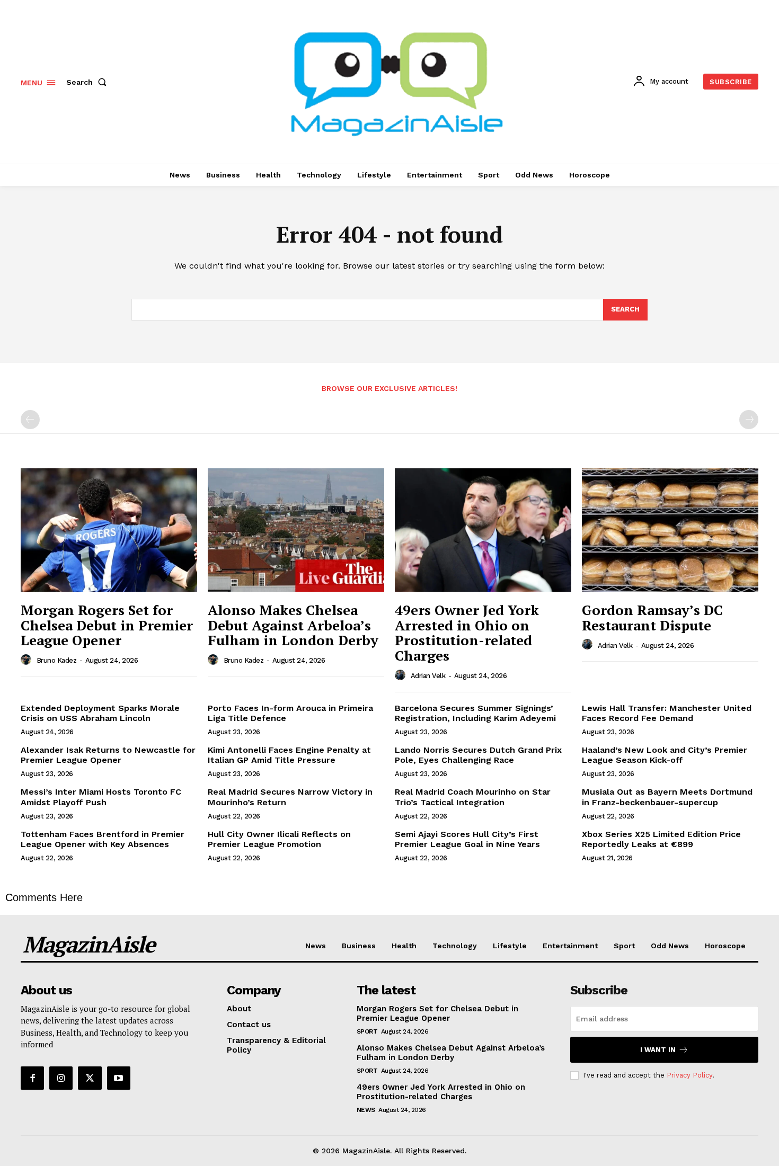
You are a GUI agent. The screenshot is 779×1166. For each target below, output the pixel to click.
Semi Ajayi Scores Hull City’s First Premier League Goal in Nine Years (467, 839)
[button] (88, 82)
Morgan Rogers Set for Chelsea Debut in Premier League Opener (107, 625)
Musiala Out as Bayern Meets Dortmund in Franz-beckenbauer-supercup (667, 797)
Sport (367, 1031)
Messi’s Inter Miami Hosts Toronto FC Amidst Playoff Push (101, 797)
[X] (89, 1078)
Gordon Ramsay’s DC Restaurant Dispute (652, 617)
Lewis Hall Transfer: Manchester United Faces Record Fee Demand (666, 713)
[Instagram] (61, 1078)
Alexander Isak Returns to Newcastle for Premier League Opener (108, 755)
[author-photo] (27, 660)
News (366, 1110)
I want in (658, 1050)
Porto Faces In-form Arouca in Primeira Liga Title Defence (290, 713)
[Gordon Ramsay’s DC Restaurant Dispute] (670, 530)
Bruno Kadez (57, 660)
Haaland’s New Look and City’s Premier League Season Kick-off (664, 755)
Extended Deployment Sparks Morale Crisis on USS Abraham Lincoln (100, 713)
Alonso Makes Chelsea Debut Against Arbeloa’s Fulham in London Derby (293, 625)
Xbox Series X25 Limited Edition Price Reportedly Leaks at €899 (661, 839)
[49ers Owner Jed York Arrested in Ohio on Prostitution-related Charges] (483, 530)
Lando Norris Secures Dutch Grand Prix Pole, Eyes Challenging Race (478, 755)
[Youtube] (118, 1078)
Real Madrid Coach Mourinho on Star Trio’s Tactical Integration (473, 797)
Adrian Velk (428, 676)
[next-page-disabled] (748, 419)
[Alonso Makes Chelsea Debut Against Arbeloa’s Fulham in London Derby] (296, 530)
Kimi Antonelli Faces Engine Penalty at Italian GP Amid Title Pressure (289, 755)
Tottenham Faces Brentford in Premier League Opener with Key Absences (102, 839)
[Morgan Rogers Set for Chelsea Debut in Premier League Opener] (109, 530)
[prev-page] (30, 419)
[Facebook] (32, 1078)
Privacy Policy (689, 1075)
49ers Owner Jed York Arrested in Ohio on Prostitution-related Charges (467, 632)
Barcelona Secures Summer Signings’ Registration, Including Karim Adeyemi (475, 713)
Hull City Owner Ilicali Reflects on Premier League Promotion (279, 839)
